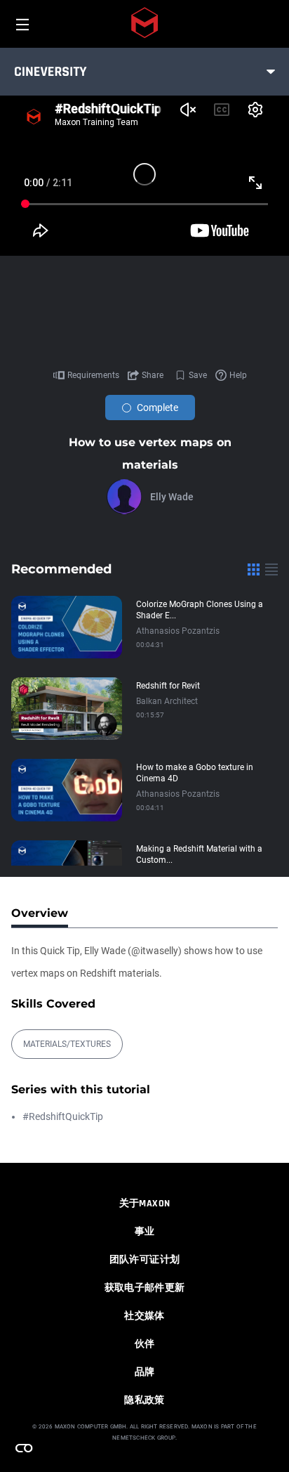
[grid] (254, 569)
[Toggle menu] (271, 71)
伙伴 (145, 1344)
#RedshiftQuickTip (62, 1116)
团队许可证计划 (144, 1259)
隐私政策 (144, 1400)
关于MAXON (144, 1203)
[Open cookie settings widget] (24, 1448)
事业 (145, 1231)
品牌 (145, 1372)
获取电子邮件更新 (145, 1288)
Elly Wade (172, 496)
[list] (271, 569)
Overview (39, 913)
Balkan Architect (167, 701)
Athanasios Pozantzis (178, 631)
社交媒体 (144, 1316)
